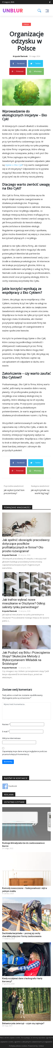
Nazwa (6, 724)
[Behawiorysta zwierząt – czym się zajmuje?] (26, 1004)
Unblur (41, 1046)
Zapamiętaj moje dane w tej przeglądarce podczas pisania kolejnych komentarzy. (24, 753)
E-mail (5, 731)
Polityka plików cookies (18, 1046)
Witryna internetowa (11, 738)
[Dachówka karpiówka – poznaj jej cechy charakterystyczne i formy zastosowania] (26, 914)
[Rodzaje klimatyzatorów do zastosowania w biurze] (26, 823)
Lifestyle (26, 24)
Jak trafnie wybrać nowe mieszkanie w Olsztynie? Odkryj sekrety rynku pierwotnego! (23, 603)
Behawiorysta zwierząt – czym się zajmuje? (23, 1023)
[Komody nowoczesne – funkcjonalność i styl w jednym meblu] (26, 868)
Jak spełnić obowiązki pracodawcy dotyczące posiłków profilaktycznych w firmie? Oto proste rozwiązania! (26, 545)
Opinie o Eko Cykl (13, 164)
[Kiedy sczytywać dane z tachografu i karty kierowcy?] (26, 959)
